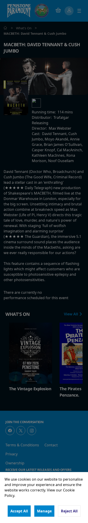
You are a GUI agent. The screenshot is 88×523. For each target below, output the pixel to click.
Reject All (69, 511)
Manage (44, 511)
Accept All (19, 511)
